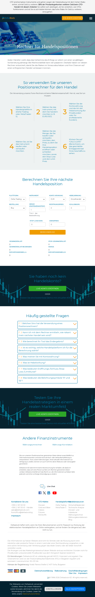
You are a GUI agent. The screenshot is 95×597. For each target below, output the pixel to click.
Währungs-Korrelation (62, 445)
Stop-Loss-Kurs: (36, 221)
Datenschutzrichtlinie (31, 594)
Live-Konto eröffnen (47, 288)
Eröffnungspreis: (56, 204)
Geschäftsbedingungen (77, 571)
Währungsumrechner (32, 445)
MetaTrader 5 (61, 507)
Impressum (16, 516)
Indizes (41, 510)
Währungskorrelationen (77, 517)
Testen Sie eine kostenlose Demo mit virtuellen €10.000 (47, 298)
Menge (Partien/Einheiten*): (37, 205)
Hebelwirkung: (75, 195)
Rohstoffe (42, 515)
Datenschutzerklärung (44, 571)
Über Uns (72, 573)
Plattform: (14, 195)
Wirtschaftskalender (76, 505)
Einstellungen (53, 589)
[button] (91, 18)
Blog (70, 520)
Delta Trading (61, 505)
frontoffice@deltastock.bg (22, 512)
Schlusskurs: (74, 204)
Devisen (41, 505)
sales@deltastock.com (20, 510)
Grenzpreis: (54, 221)
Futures (41, 512)
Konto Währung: (56, 195)
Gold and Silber (44, 507)
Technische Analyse (76, 507)
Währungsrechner (75, 515)
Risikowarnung (60, 571)
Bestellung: (14, 204)
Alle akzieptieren (75, 589)
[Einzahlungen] (16, 572)
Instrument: (34, 195)
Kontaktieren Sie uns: (19, 502)
